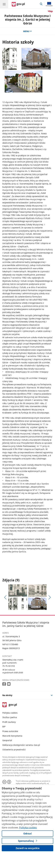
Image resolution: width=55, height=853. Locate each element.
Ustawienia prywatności (14, 749)
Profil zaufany (9, 722)
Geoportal (7, 740)
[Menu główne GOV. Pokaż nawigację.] (4, 4)
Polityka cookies (10, 712)
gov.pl (12, 704)
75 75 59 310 (8, 666)
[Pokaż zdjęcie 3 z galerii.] (17, 604)
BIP (3, 726)
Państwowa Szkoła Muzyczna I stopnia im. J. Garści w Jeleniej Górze (27, 19)
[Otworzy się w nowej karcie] (4, 684)
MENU (26, 31)
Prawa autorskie (10, 731)
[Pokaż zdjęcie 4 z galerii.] (37, 604)
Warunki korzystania (12, 735)
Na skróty (7, 695)
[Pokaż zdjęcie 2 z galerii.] (37, 590)
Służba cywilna (9, 717)
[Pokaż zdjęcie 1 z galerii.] (17, 590)
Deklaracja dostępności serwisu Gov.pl (21, 745)
